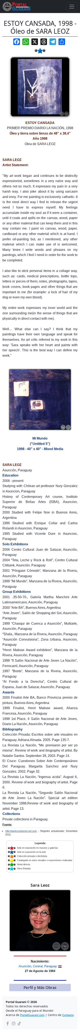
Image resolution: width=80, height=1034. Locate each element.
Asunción (25, 966)
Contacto (68, 1015)
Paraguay (50, 966)
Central (37, 966)
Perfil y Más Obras (40, 987)
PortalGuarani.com (32, 1015)
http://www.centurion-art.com (21, 831)
